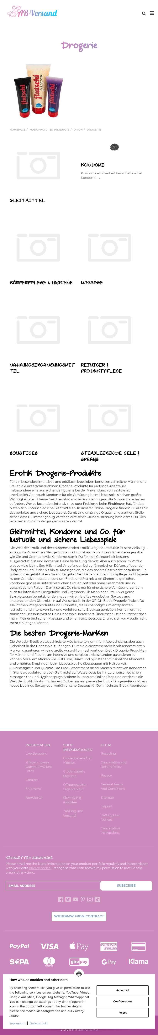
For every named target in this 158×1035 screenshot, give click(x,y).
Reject (122, 1012)
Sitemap (107, 797)
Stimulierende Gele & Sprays (110, 456)
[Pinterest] (82, 899)
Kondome (92, 165)
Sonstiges (24, 453)
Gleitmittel (27, 201)
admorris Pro (88, 1029)
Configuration (122, 1001)
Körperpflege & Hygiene (41, 283)
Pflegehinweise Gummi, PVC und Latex (39, 767)
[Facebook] (60, 899)
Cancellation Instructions (110, 830)
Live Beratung (36, 753)
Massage (92, 283)
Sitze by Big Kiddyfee (72, 800)
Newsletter (34, 797)
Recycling (108, 753)
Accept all (122, 990)
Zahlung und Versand (73, 813)
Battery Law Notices (110, 817)
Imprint (107, 806)
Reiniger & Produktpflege (101, 368)
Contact (32, 780)
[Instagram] (90, 899)
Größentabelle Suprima (74, 774)
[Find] (144, 13)
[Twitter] (68, 899)
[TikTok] (97, 899)
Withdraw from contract (79, 916)
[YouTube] (75, 899)
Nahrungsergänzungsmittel (42, 368)
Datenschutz (39, 1023)
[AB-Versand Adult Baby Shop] (33, 13)
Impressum (17, 1023)
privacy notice (39, 868)
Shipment (33, 789)
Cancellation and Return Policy (114, 765)
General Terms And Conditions (113, 787)
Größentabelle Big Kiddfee (77, 760)
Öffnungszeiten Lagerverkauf (75, 787)
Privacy (106, 775)
